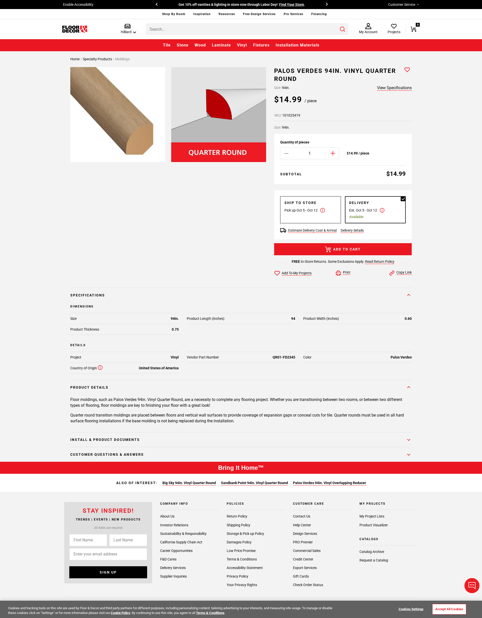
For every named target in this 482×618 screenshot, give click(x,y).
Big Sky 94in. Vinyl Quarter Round (189, 483)
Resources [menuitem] (227, 14)
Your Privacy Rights (242, 585)
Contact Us (301, 516)
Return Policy (237, 516)
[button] (127, 29)
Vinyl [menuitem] (242, 45)
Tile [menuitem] (167, 45)
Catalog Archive (371, 552)
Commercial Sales (307, 551)
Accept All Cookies (449, 609)
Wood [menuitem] (200, 45)
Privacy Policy (237, 576)
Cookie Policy (120, 613)
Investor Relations (174, 525)
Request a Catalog (373, 560)
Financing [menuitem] (319, 14)
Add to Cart (347, 249)
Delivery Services (173, 568)
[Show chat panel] (471, 585)
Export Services (305, 568)
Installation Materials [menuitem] (297, 45)
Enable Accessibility (78, 5)
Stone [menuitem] (183, 45)
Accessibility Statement (245, 568)
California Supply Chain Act (181, 542)
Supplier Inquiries (173, 576)
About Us (167, 516)
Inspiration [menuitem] (202, 14)
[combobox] (247, 29)
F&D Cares (168, 559)
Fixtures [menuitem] (261, 45)
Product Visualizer (373, 525)
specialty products (98, 59)
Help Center (302, 525)
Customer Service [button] (401, 5)
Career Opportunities (176, 551)
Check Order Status (308, 585)
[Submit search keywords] (342, 29)
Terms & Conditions (242, 559)
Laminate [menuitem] (221, 45)
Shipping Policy (238, 525)
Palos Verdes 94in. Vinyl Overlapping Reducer (329, 483)
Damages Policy (239, 542)
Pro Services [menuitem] (293, 14)
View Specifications (394, 87)
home (75, 59)
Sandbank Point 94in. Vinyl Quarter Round (254, 483)
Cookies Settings (411, 609)
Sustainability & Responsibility (183, 534)
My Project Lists (371, 516)
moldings (122, 59)
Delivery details (352, 230)
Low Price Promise (241, 551)
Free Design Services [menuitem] (259, 14)
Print (346, 272)
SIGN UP (108, 572)
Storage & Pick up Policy (245, 534)
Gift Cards (301, 576)
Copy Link (404, 272)
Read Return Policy (379, 262)
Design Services (305, 534)
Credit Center (303, 559)
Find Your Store (291, 5)
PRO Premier (303, 542)
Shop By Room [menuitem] (173, 14)
